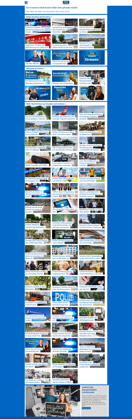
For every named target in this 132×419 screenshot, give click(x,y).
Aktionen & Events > (35, 68)
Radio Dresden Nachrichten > (39, 17)
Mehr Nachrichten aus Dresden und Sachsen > (46, 104)
